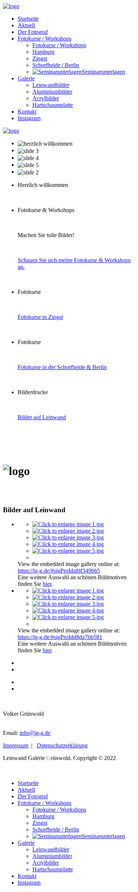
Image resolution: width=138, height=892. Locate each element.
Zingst (39, 58)
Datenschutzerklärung (62, 745)
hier (47, 584)
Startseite (28, 18)
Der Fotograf (33, 32)
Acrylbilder (45, 98)
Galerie (26, 78)
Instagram (29, 118)
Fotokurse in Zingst (40, 317)
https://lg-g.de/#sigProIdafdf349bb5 (59, 571)
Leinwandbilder (50, 85)
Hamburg (43, 52)
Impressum (15, 745)
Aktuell (26, 25)
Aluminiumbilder (52, 91)
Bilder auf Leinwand (42, 417)
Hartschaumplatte (52, 105)
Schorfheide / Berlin (55, 65)
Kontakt (27, 111)
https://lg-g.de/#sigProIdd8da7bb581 (60, 637)
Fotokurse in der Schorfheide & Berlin (62, 367)
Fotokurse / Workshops (44, 38)
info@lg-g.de (35, 733)
